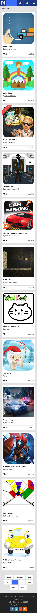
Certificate (22, 596)
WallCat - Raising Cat (11, 326)
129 (29, 577)
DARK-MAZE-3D (9, 280)
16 (6, 147)
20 (6, 381)
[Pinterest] (20, 609)
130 (7, 582)
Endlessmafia (10, 142)
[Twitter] (16, 609)
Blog (5, 596)
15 (6, 194)
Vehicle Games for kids (12, 560)
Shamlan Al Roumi (11, 516)
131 (15, 582)
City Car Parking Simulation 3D (15, 233)
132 (22, 582)
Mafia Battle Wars (10, 140)
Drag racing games (10, 420)
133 (29, 582)
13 (6, 54)
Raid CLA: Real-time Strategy (14, 466)
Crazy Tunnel (8, 513)
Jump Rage (7, 93)
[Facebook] (12, 609)
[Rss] (25, 609)
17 (6, 100)
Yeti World (7, 373)
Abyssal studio (10, 96)
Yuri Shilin (8, 562)
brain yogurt (8, 46)
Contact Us (13, 596)
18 (6, 567)
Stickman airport (9, 186)
